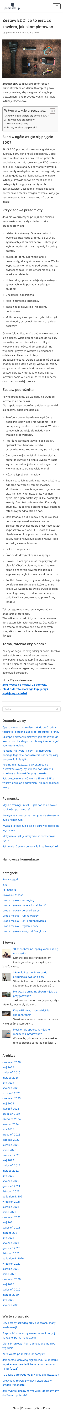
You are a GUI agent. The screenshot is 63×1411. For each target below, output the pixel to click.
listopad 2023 (11, 1139)
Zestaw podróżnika (17, 123)
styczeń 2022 (10, 1181)
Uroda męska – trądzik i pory (20, 926)
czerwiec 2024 (11, 1119)
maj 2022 (8, 1160)
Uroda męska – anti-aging (18, 900)
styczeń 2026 (10, 1088)
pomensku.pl (12, 32)
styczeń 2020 (10, 1305)
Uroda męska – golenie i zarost (21, 910)
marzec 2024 (10, 1124)
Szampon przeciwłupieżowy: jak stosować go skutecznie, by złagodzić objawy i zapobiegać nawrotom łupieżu (30, 741)
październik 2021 (12, 1196)
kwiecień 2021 (11, 1227)
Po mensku (9, 889)
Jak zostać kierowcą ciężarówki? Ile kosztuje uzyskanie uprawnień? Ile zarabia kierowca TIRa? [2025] (30, 1364)
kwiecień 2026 (11, 1072)
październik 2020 (13, 1258)
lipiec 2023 (9, 1150)
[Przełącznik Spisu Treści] (51, 111)
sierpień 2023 (10, 1144)
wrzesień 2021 (11, 1201)
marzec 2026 (10, 1077)
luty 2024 (8, 1129)
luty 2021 (8, 1237)
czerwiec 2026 (11, 1062)
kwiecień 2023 (11, 1155)
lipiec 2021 (9, 1212)
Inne (4, 884)
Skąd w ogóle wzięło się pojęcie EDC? (27, 115)
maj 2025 (8, 1103)
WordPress (43, 1408)
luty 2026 (8, 1082)
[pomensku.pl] (12, 6)
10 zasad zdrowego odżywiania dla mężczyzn (30, 1374)
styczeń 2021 (10, 1243)
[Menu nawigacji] (57, 6)
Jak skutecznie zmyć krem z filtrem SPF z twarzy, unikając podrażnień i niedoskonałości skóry (30, 783)
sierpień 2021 (10, 1206)
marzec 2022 (10, 1170)
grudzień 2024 (11, 1113)
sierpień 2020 (10, 1268)
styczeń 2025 (10, 1108)
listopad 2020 (11, 1253)
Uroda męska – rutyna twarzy (20, 915)
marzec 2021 (10, 1232)
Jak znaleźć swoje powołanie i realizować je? (30, 846)
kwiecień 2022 (11, 1165)
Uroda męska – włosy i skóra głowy (24, 931)
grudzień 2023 (11, 1134)
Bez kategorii (10, 879)
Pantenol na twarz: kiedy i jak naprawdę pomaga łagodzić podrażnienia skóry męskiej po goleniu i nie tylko (30, 755)
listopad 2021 (10, 1191)
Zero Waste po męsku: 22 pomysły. (24, 684)
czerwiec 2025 (11, 1098)
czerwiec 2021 (11, 1217)
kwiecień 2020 (11, 1289)
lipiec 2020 (9, 1274)
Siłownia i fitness (12, 895)
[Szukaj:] (31, 709)
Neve (16, 1408)
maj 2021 (8, 1222)
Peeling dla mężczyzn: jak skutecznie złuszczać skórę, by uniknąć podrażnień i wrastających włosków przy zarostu (27, 769)
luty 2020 (8, 1299)
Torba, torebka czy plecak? (22, 127)
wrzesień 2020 (11, 1263)
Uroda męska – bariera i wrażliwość (24, 905)
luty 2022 (8, 1175)
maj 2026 (8, 1067)
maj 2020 (8, 1284)
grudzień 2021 (11, 1186)
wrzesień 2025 (11, 1093)
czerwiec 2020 (11, 1279)
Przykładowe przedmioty (21, 119)
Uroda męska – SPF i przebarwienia (24, 920)
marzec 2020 (10, 1294)
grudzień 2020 (11, 1248)
